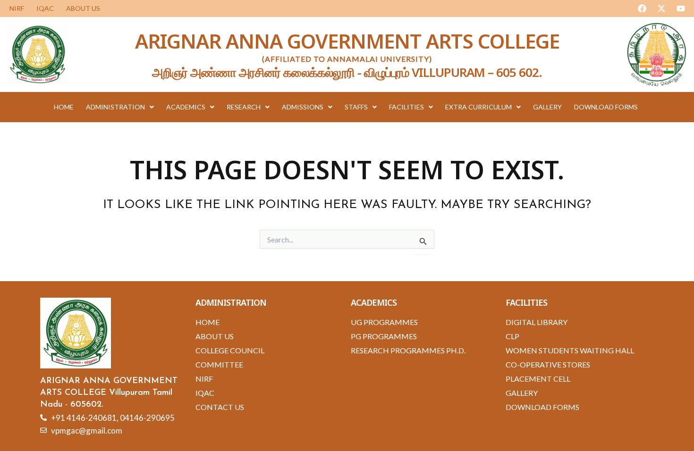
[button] (120, 107)
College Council (229, 350)
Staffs (356, 107)
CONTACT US (219, 406)
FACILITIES (406, 107)
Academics (185, 107)
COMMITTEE (219, 364)
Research (244, 107)
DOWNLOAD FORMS (606, 107)
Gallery (547, 107)
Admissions (302, 107)
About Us (83, 8)
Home (64, 107)
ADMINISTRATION (115, 107)
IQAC (45, 8)
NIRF (16, 8)
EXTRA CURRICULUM (478, 107)
